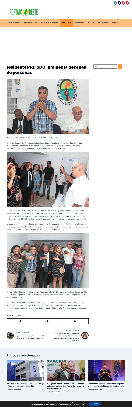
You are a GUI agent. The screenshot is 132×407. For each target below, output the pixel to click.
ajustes (82, 405)
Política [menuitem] (66, 23)
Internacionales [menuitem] (49, 23)
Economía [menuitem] (103, 23)
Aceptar (95, 404)
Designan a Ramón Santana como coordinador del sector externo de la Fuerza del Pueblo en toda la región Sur (65, 386)
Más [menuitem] (114, 23)
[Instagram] (123, 3)
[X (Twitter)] (119, 3)
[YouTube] (127, 3)
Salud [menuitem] (91, 23)
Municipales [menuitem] (30, 23)
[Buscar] (120, 66)
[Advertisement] (66, 42)
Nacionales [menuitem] (14, 23)
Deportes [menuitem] (80, 23)
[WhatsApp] (75, 321)
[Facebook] (115, 3)
